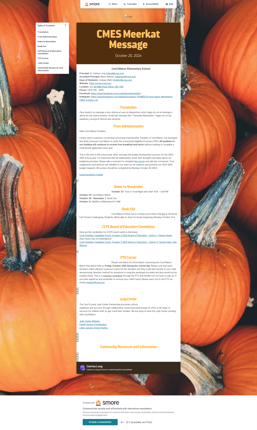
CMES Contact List (88, 100)
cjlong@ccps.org (115, 73)
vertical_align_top (65, 25)
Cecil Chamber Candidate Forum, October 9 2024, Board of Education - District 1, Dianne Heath (125, 235)
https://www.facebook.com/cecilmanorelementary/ (116, 93)
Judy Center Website (89, 321)
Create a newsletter (100, 422)
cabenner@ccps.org (125, 76)
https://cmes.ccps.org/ (100, 83)
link (164, 214)
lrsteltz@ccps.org (122, 80)
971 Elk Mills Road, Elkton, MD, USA (106, 86)
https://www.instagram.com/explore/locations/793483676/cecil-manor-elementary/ (132, 96)
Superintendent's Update (91, 174)
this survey (139, 161)
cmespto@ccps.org (95, 282)
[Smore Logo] (92, 4)
